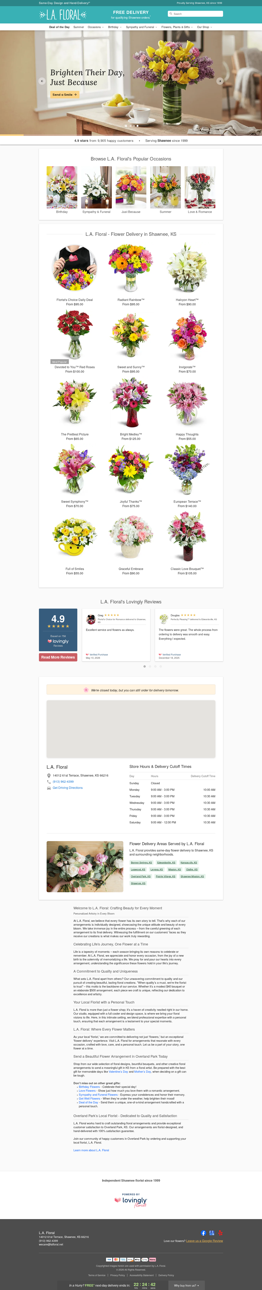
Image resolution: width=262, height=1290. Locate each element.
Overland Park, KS (141, 876)
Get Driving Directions (68, 787)
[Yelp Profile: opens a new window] (220, 1233)
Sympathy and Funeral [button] (140, 27)
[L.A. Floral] (66, 14)
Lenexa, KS (157, 869)
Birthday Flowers (89, 1087)
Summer (78, 27)
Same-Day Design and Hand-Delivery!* (64, 3)
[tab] (131, 126)
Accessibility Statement (142, 1275)
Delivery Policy (166, 1275)
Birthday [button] (113, 27)
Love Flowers (87, 1090)
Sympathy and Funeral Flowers (98, 1094)
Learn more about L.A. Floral (91, 1150)
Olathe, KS (192, 869)
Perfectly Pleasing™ (180, 619)
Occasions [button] (94, 27)
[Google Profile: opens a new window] (212, 1233)
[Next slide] (220, 81)
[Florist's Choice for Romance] (91, 619)
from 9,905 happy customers (104, 140)
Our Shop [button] (203, 27)
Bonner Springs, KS (141, 862)
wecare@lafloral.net (51, 1244)
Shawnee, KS (138, 883)
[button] (144, 666)
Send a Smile (63, 94)
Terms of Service (96, 1275)
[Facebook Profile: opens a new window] (203, 1233)
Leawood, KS (138, 869)
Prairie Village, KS (165, 876)
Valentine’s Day (118, 1071)
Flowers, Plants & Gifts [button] (175, 27)
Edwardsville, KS (166, 862)
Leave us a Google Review (204, 1241)
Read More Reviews (58, 657)
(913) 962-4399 (63, 781)
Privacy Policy (117, 1275)
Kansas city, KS (189, 862)
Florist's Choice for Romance (111, 619)
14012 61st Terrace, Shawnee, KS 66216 (64, 1237)
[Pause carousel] (126, 126)
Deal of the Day (59, 27)
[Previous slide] (42, 81)
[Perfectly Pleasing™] (164, 619)
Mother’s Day (142, 1071)
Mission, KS (174, 869)
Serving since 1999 (166, 140)
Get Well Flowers (89, 1098)
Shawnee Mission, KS (192, 876)
